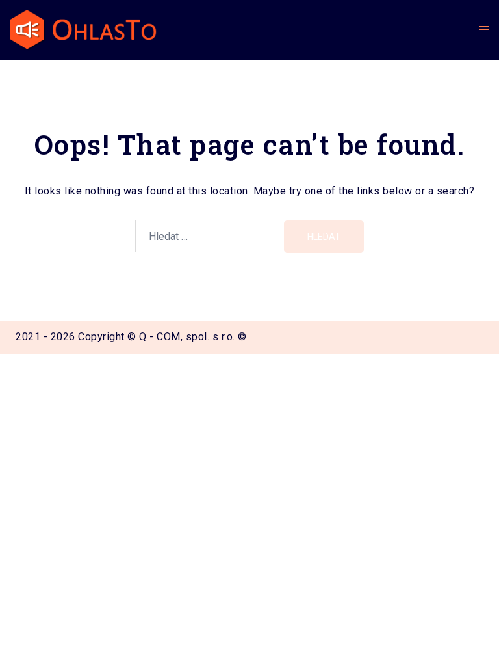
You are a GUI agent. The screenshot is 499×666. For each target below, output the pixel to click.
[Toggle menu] (484, 30)
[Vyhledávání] (208, 236)
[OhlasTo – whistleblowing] (83, 29)
